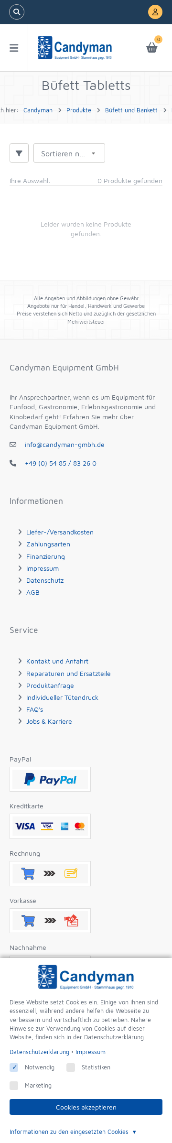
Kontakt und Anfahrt (57, 661)
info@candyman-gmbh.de (65, 444)
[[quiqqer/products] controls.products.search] (17, 12)
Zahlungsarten (48, 544)
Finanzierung (45, 556)
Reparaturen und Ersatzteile (68, 673)
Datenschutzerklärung (39, 1052)
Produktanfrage (50, 685)
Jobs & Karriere (49, 721)
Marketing (38, 1085)
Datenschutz (45, 580)
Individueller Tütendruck (62, 697)
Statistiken (96, 1067)
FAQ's (34, 709)
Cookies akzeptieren (86, 1107)
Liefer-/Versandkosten (60, 532)
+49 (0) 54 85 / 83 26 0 (61, 463)
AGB (33, 592)
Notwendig (39, 1067)
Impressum (42, 568)
